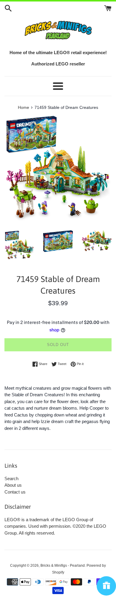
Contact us (15, 491)
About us (13, 485)
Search (11, 478)
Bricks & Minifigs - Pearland (62, 565)
